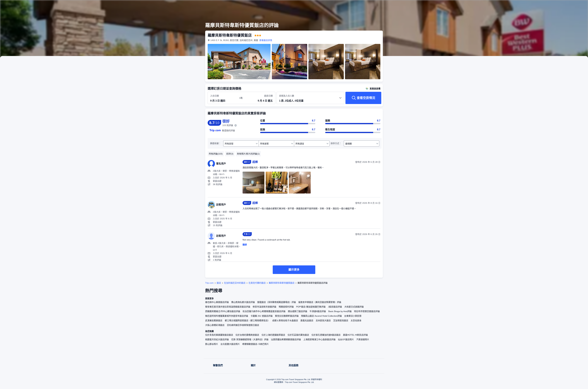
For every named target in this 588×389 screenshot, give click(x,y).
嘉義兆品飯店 (306, 320)
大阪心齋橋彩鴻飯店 (214, 325)
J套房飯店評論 (335, 306)
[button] (425, 5)
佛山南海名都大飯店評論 (243, 302)
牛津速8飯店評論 (318, 311)
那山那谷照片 (211, 344)
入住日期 (214, 96)
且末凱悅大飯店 (323, 320)
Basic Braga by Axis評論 (340, 311)
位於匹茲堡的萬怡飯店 (298, 335)
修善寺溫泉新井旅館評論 (264, 306)
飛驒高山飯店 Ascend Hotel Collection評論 (321, 316)
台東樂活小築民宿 (352, 316)
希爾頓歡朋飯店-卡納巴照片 (255, 344)
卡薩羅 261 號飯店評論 (262, 316)
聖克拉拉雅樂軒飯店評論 (287, 316)
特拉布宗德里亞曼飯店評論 (367, 311)
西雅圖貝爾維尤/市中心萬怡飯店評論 (222, 311)
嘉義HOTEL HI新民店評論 (355, 335)
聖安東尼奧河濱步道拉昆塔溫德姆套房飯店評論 (227, 306)
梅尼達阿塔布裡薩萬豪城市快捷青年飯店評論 (226, 316)
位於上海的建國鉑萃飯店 (273, 335)
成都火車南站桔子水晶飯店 (285, 320)
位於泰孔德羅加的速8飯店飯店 (326, 335)
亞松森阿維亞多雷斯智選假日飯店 (243, 325)
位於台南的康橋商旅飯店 (247, 335)
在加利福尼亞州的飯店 (234, 283)
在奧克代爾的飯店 (257, 283)
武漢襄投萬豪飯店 (213, 320)
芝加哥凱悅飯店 (340, 320)
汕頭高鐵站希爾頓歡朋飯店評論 (286, 339)
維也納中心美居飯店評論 (217, 302)
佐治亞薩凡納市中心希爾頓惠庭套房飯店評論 (264, 311)
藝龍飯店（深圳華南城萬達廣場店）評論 (276, 302)
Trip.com (209, 283)
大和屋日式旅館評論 (354, 306)
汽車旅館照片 (362, 339)
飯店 (219, 283)
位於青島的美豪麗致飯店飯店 (219, 335)
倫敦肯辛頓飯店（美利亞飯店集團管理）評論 (319, 302)
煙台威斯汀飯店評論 (297, 311)
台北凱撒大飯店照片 (230, 344)
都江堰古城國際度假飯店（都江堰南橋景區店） (247, 320)
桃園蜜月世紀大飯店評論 (217, 339)
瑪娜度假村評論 (286, 306)
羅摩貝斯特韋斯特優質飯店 (281, 283)
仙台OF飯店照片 (346, 339)
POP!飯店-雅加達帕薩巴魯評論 (311, 306)
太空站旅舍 (356, 320)
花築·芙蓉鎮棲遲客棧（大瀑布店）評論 (249, 339)
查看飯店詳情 (265, 40)
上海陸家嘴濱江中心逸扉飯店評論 (319, 339)
